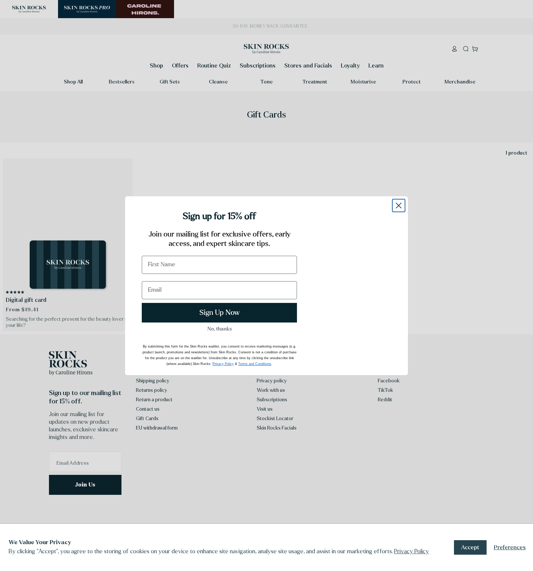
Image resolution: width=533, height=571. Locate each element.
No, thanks (219, 329)
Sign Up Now (219, 312)
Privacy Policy (411, 551)
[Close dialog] (398, 205)
